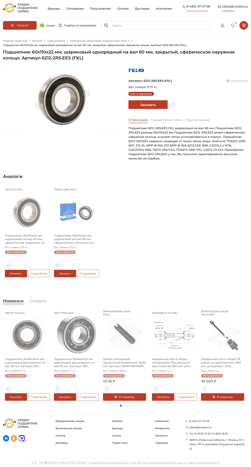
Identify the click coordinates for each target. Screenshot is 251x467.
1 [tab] (121, 406)
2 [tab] (124, 406)
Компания (164, 8)
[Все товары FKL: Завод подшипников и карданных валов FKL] (136, 70)
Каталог (117, 421)
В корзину (127, 397)
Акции (50, 25)
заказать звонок (197, 10)
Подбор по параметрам (80, 25)
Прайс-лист (120, 442)
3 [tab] (127, 406)
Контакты (161, 435)
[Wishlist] (173, 104)
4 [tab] (130, 406)
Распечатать (239, 81)
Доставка (142, 8)
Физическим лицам (68, 428)
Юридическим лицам (70, 421)
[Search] (106, 25)
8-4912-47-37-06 (198, 6)
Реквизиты (162, 428)
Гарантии (161, 442)
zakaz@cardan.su (235, 8)
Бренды (54, 8)
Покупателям (100, 8)
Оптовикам (75, 8)
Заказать (148, 105)
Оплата (123, 8)
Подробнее (39, 273)
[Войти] (222, 25)
